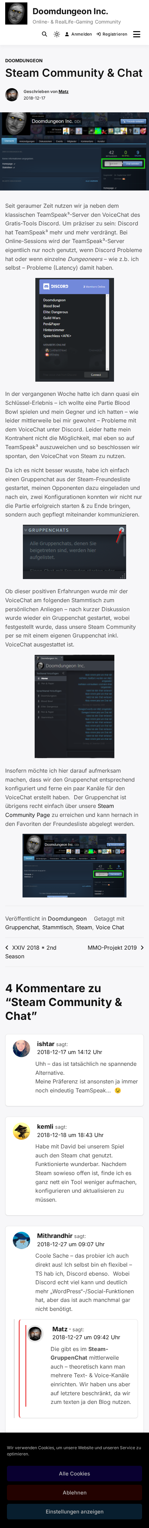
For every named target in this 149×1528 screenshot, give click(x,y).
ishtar (45, 1043)
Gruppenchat (22, 927)
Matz (64, 91)
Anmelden (81, 34)
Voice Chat (110, 927)
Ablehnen (75, 1492)
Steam (84, 927)
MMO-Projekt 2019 (112, 947)
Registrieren (115, 34)
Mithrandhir (54, 1235)
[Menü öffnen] (137, 34)
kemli (45, 1126)
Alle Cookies (74, 1473)
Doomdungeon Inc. (70, 11)
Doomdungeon (24, 60)
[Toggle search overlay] (44, 34)
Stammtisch (57, 927)
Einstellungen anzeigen (75, 1511)
